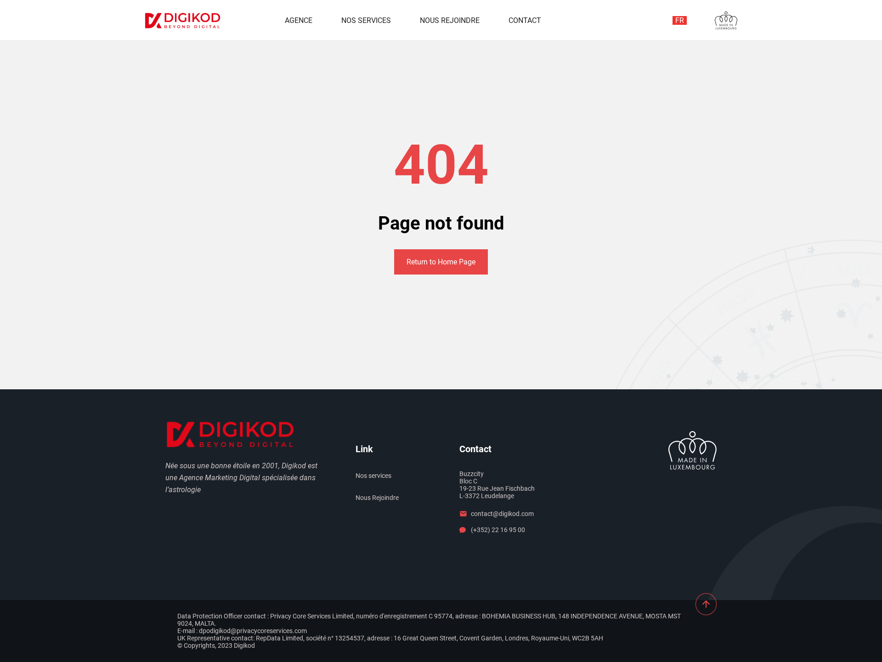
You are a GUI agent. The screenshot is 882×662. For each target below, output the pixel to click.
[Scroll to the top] (706, 604)
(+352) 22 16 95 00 (498, 529)
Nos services (366, 20)
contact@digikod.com (502, 513)
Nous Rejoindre (450, 20)
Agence (298, 20)
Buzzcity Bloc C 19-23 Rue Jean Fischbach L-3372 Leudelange (497, 484)
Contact (525, 20)
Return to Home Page (441, 262)
